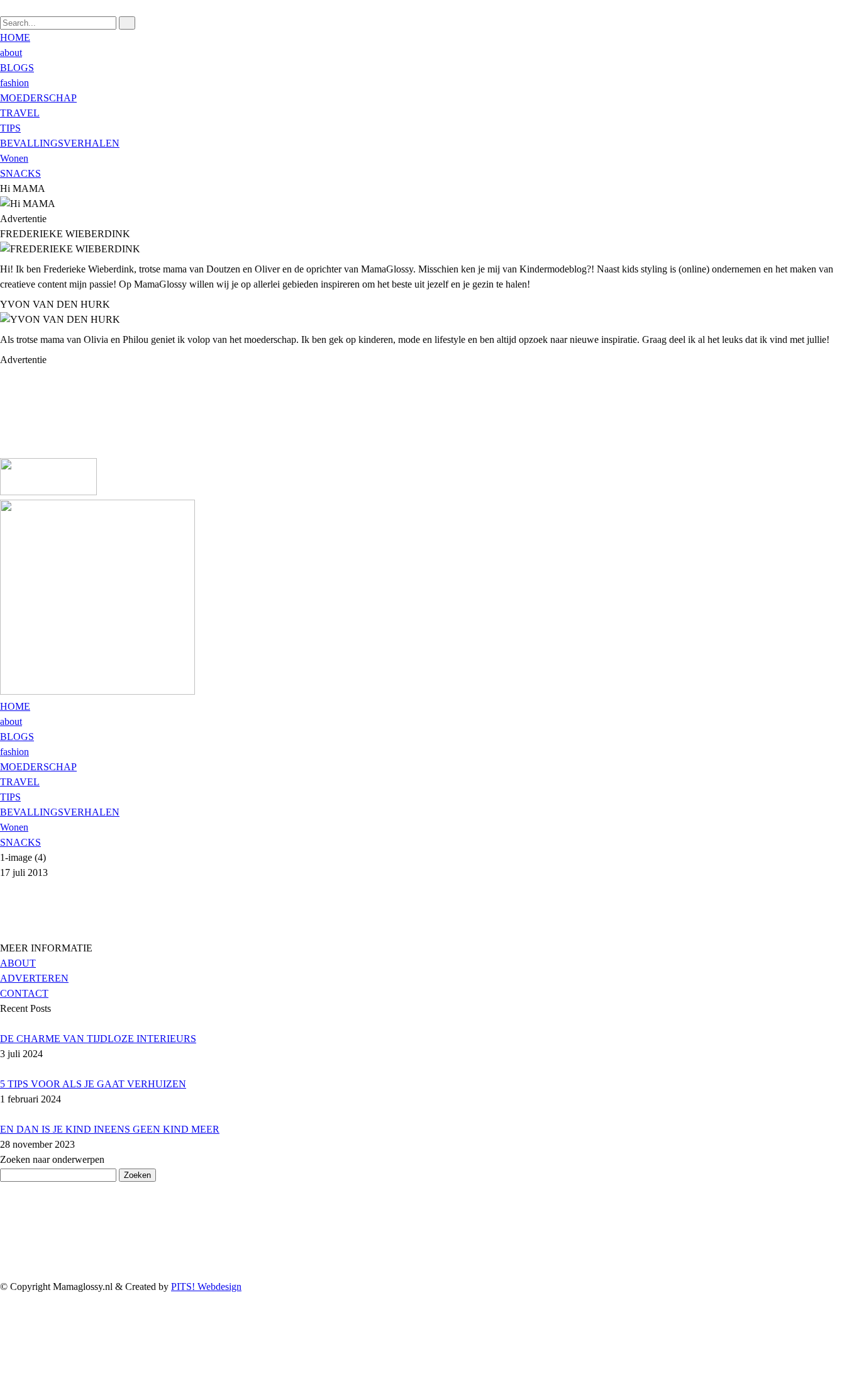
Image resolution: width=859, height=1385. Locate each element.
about (11, 52)
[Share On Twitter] (6, 1347)
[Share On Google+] (6, 1377)
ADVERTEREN (34, 978)
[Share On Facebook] (6, 1331)
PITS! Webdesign (206, 1286)
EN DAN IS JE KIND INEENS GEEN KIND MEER (109, 1129)
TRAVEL (20, 113)
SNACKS (20, 173)
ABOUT (18, 963)
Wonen (14, 158)
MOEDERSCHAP (38, 98)
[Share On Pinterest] (6, 1362)
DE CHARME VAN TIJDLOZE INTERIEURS (98, 1038)
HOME (15, 37)
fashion (14, 82)
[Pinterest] (4, 420)
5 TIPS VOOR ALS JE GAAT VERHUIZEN (93, 1084)
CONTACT (24, 993)
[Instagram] (4, 435)
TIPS (10, 128)
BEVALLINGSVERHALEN (59, 143)
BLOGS (17, 67)
